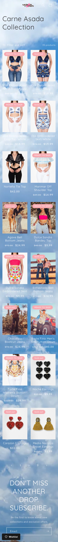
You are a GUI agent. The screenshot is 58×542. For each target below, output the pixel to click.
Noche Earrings (43, 389)
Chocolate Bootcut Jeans (15, 340)
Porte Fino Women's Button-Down (15, 392)
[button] (6, 5)
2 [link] (29, 465)
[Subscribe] (47, 531)
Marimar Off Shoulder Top (43, 188)
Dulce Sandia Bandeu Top (43, 239)
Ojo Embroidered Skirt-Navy (43, 87)
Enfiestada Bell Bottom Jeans (43, 289)
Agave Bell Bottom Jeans (14, 239)
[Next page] (46, 465)
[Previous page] (11, 465)
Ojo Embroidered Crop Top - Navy (15, 87)
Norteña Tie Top (15, 186)
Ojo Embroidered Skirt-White (43, 137)
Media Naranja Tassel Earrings (43, 445)
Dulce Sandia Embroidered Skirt (15, 289)
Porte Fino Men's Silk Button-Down (43, 340)
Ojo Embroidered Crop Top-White (15, 137)
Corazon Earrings (15, 443)
